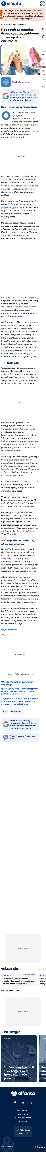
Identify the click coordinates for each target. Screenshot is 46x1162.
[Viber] (43, 71)
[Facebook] (43, 47)
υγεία (5, 711)
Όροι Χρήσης (23, 1110)
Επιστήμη (5, 24)
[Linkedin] (43, 63)
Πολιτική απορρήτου (23, 1117)
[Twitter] (43, 55)
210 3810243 (23, 1133)
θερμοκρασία (16, 711)
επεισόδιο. (18, 316)
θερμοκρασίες (28, 112)
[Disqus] (23, 779)
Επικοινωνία (23, 1114)
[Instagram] (23, 1102)
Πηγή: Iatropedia (9, 629)
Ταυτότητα (23, 1121)
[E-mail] (43, 87)
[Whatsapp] (43, 79)
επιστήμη (12, 1032)
